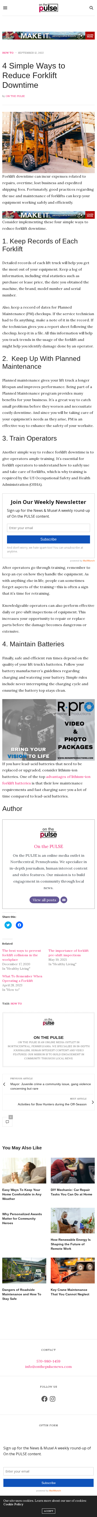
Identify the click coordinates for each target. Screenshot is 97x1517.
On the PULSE (15, 96)
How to (8, 53)
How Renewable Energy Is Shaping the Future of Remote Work (71, 1244)
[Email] (63, 900)
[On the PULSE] (48, 7)
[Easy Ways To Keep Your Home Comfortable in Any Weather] (24, 1171)
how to (16, 1003)
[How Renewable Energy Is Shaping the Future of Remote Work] (73, 1221)
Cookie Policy (13, 1504)
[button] (48, 142)
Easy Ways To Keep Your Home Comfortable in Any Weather (22, 1194)
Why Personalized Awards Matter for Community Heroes (22, 1218)
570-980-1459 (48, 1361)
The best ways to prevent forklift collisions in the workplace (21, 955)
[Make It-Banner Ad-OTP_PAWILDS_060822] (48, 35)
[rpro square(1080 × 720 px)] (48, 729)
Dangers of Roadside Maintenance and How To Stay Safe (21, 1294)
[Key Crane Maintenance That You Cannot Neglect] (73, 1270)
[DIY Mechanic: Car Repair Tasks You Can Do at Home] (73, 1171)
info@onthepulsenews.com (48, 1366)
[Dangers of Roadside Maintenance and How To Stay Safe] (24, 1270)
